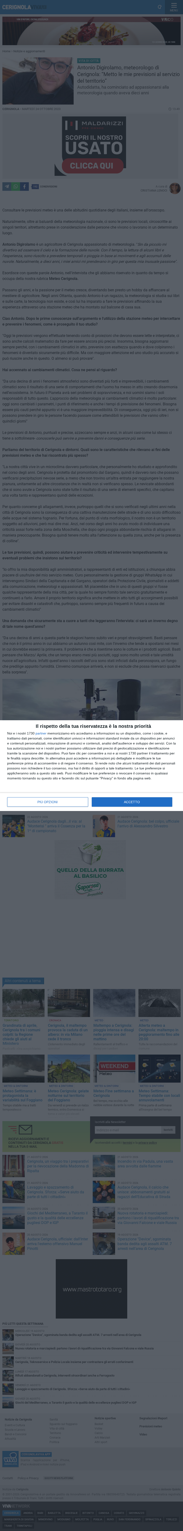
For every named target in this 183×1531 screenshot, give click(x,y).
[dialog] (91, 765)
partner (41, 733)
